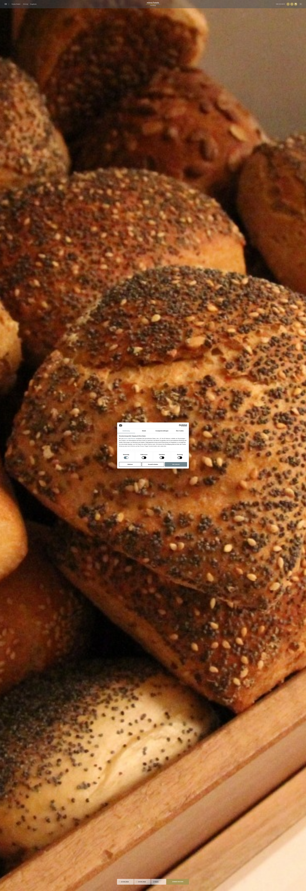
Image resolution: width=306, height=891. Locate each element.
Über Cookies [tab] (180, 430)
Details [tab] (144, 430)
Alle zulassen (176, 464)
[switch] (144, 457)
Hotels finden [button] (16, 4)
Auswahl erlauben (153, 464)
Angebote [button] (33, 4)
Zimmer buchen (177, 881)
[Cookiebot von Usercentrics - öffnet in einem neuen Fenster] (180, 425)
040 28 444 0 (280, 4)
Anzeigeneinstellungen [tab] (161, 430)
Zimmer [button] (25, 4)
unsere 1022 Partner (130, 438)
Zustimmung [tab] (126, 430)
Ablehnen (130, 464)
